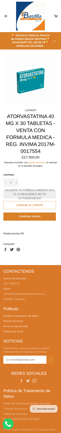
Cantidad (8, 175)
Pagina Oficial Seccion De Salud (21, 419)
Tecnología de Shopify (45, 429)
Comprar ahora (29, 216)
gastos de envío (36, 162)
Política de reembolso (15, 414)
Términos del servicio (15, 408)
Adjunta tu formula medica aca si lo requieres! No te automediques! (29, 194)
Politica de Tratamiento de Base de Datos (26, 403)
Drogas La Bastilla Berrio (22, 429)
